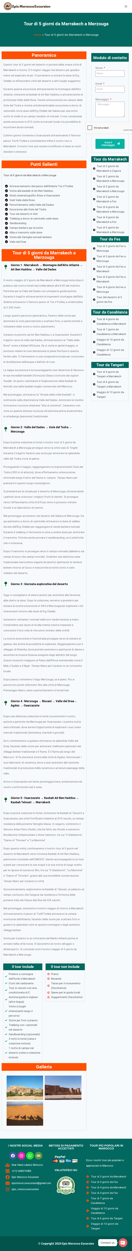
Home (37, 34)
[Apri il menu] (126, 6)
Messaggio (102, 99)
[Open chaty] (123, 1242)
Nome (99, 68)
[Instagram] (21, 1156)
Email (99, 83)
